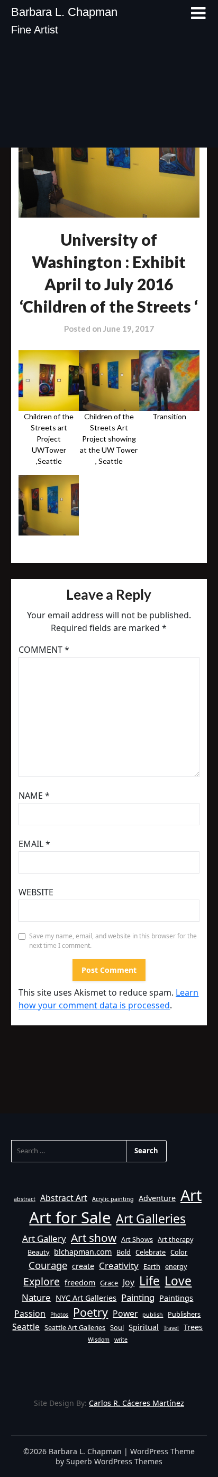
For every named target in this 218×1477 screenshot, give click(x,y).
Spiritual (144, 1327)
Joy (128, 1282)
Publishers (184, 1314)
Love (178, 1281)
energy (176, 1266)
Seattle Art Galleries (74, 1327)
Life (149, 1281)
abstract (24, 1199)
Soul (117, 1327)
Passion (30, 1313)
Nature (36, 1297)
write (121, 1339)
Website (36, 892)
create (83, 1266)
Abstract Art (63, 1198)
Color (178, 1252)
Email (34, 844)
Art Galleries (151, 1219)
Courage (48, 1265)
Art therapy (175, 1239)
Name (34, 795)
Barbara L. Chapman (64, 12)
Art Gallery (44, 1238)
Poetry (90, 1312)
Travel (171, 1328)
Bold (123, 1252)
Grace (109, 1283)
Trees (193, 1327)
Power (125, 1313)
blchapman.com (83, 1252)
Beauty (38, 1252)
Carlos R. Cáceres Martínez (136, 1403)
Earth (151, 1266)
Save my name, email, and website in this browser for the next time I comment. (113, 940)
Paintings (176, 1298)
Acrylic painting (113, 1199)
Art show (93, 1237)
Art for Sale (70, 1217)
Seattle (26, 1327)
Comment (44, 649)
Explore (41, 1281)
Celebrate (150, 1252)
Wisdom (99, 1339)
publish (152, 1314)
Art (191, 1195)
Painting (138, 1297)
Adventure (157, 1198)
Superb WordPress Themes (114, 1461)
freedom (80, 1282)
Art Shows (137, 1239)
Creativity (119, 1265)
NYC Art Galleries (86, 1298)
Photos (59, 1314)
